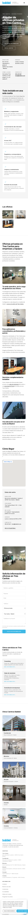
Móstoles (4, 863)
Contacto (4, 884)
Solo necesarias (9, 911)
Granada (4, 872)
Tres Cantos (6, 13)
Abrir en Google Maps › (10, 528)
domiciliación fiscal (9, 386)
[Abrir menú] (24, 2)
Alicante (4, 867)
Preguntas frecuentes (7, 896)
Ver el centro (9, 48)
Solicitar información (11, 43)
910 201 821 (18, 74)
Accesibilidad (5, 891)
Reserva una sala (6, 886)
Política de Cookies (6, 894)
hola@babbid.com (20, 75)
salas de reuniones (14, 384)
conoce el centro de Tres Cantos (15, 304)
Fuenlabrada (5, 858)
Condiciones (5, 889)
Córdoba (4, 875)
